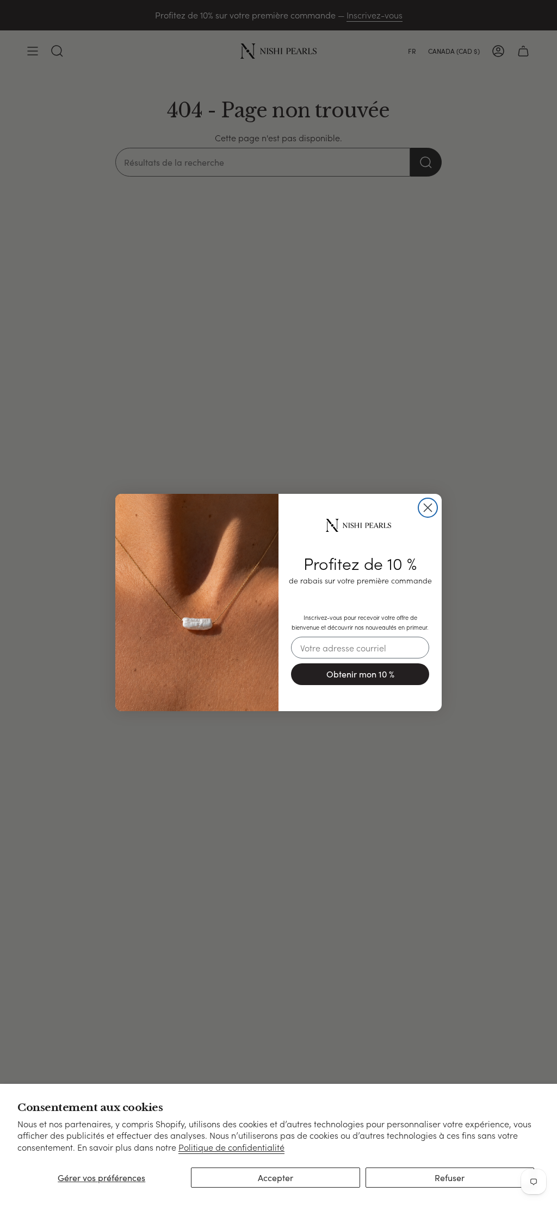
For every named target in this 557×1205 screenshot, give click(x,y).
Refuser (450, 1177)
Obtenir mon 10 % (360, 674)
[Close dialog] (427, 507)
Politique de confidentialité (231, 1147)
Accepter (275, 1177)
